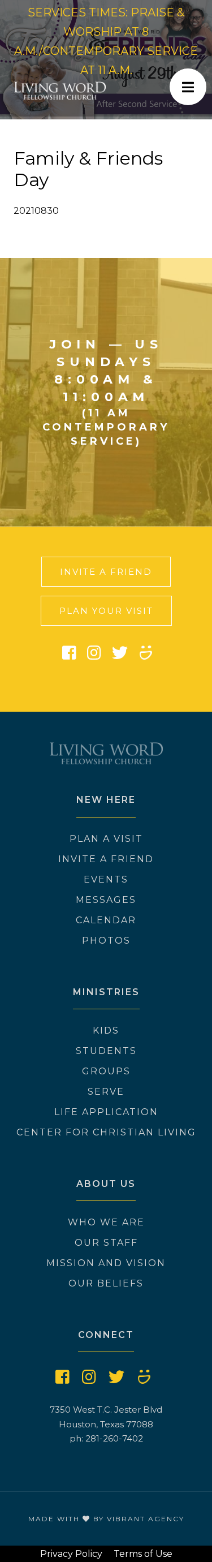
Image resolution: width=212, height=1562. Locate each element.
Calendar (106, 920)
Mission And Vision (106, 1263)
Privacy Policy (71, 1553)
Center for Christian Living (106, 1132)
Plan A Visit (106, 838)
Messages (106, 899)
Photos (106, 940)
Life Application (106, 1112)
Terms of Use (143, 1553)
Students (106, 1050)
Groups (106, 1071)
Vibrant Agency (145, 1518)
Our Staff (106, 1242)
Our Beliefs (106, 1283)
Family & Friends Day (88, 169)
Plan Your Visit (106, 610)
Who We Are (106, 1222)
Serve (106, 1091)
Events (106, 879)
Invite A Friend (106, 571)
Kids (106, 1030)
